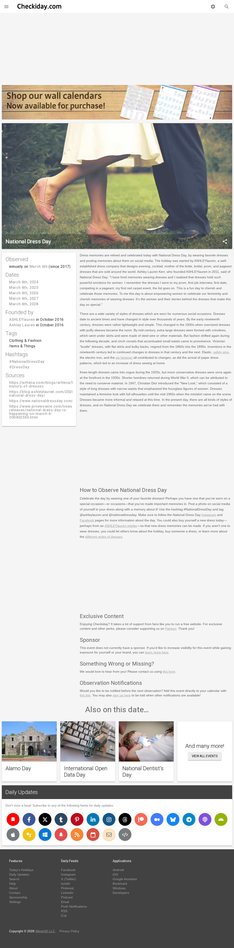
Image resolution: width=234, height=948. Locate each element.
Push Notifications (74, 906)
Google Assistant (125, 879)
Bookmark (120, 883)
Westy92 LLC (45, 931)
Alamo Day (18, 768)
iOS (115, 874)
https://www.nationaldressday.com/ (41, 401)
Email (65, 902)
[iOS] (13, 834)
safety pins (221, 352)
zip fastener (124, 357)
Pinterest (67, 888)
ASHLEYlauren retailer (121, 526)
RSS (64, 911)
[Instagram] (109, 819)
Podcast (67, 897)
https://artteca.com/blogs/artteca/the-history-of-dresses (44, 384)
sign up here (122, 695)
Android (118, 870)
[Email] (109, 834)
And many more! (204, 746)
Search (14, 879)
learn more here (156, 652)
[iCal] (93, 834)
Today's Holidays (21, 870)
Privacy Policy (69, 931)
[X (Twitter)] (45, 819)
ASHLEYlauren (22, 319)
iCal (63, 915)
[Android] (221, 819)
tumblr (65, 883)
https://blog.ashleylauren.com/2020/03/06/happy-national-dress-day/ (54, 394)
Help (12, 883)
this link (85, 695)
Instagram (209, 515)
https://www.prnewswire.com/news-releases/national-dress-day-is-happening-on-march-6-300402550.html (41, 412)
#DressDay (19, 367)
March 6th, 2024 (23, 282)
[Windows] (45, 834)
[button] (6, 6)
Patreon (170, 628)
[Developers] (125, 834)
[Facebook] (29, 819)
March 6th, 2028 (23, 304)
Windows (119, 888)
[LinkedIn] (93, 819)
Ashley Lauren (22, 325)
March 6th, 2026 (23, 293)
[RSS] (77, 834)
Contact (14, 893)
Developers (121, 893)
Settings (15, 902)
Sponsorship (18, 897)
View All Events (205, 756)
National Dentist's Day (143, 771)
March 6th (38, 266)
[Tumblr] (61, 819)
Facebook (87, 520)
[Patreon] (141, 819)
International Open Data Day (85, 771)
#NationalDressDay (27, 361)
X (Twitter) (68, 879)
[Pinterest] (77, 819)
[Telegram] (189, 819)
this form (169, 671)
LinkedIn (67, 893)
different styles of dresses (103, 537)
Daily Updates (21, 792)
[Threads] (125, 819)
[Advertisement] (117, 47)
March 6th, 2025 (23, 287)
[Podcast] (205, 819)
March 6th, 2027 (23, 298)
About (13, 888)
